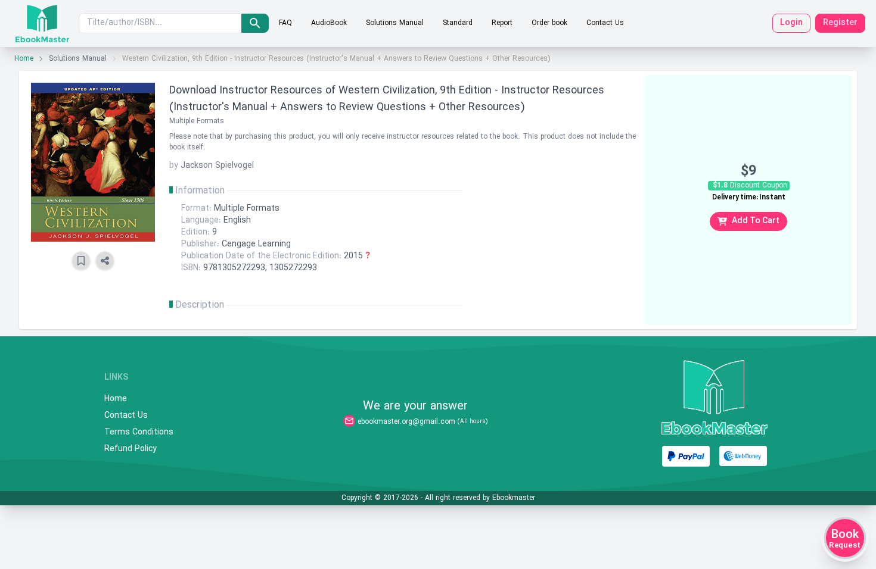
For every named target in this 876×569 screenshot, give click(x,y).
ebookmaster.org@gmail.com (406, 422)
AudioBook (329, 23)
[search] (255, 23)
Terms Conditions (138, 433)
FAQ (285, 23)
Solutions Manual (395, 23)
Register (840, 23)
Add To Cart (755, 221)
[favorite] (81, 260)
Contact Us (605, 23)
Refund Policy (130, 449)
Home (23, 59)
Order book (549, 23)
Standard (458, 23)
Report (502, 23)
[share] (104, 260)
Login (791, 23)
